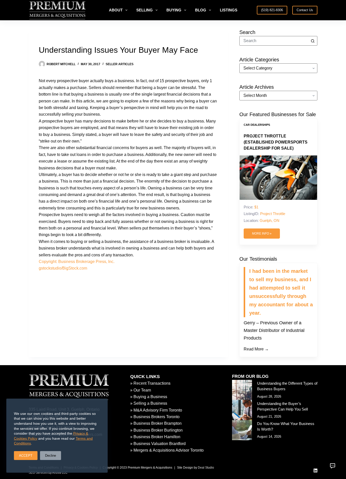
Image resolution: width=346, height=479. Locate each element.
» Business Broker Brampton (156, 423)
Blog (200, 10)
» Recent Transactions (150, 383)
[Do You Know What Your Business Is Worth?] (242, 430)
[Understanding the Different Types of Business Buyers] (242, 390)
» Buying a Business (148, 397)
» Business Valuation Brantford (158, 443)
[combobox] (274, 41)
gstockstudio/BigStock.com (63, 268)
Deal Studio (206, 467)
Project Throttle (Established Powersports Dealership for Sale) (275, 142)
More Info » (262, 233)
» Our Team (140, 390)
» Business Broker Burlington (156, 430)
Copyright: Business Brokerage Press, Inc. (76, 261)
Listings (228, 10)
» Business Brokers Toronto (155, 417)
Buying (173, 10)
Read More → (256, 349)
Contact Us (305, 10)
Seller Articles (119, 64)
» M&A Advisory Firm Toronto (156, 410)
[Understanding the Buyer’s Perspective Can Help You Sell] (242, 410)
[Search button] (312, 40)
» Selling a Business (148, 403)
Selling (144, 10)
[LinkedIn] (315, 470)
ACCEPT (25, 455)
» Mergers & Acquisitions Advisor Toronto (167, 450)
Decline (50, 455)
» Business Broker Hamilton (155, 437)
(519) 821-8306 (272, 10)
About (116, 10)
